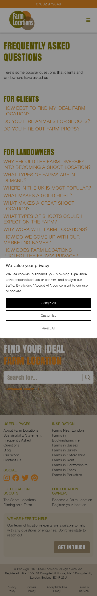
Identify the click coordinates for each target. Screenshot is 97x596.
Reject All (48, 328)
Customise (48, 315)
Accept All (48, 303)
